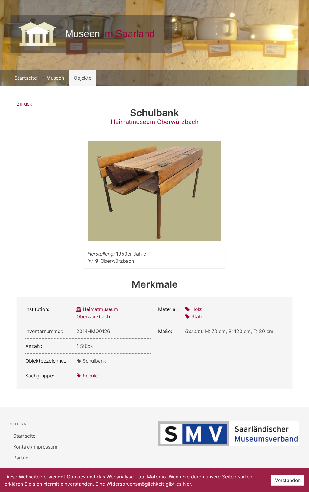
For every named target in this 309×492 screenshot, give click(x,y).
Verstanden (288, 480)
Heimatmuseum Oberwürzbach (155, 121)
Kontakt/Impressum (35, 447)
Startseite (25, 78)
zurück (24, 104)
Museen (55, 78)
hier (187, 484)
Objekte (82, 78)
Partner (21, 458)
